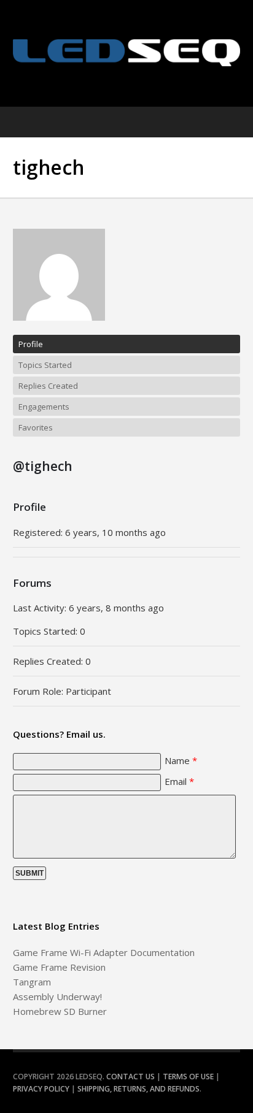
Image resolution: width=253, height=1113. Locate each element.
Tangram (32, 982)
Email (179, 781)
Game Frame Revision (59, 967)
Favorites (35, 427)
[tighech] (59, 329)
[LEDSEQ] (127, 53)
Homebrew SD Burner (60, 1011)
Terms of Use (188, 1076)
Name (181, 760)
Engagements (43, 406)
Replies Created (48, 385)
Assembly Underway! (57, 996)
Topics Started (45, 364)
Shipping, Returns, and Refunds (138, 1089)
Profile (30, 344)
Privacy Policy (41, 1089)
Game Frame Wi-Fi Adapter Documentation (104, 952)
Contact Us (130, 1076)
